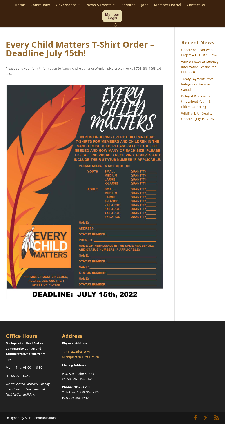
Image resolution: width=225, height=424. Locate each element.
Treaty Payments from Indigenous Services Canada (197, 84)
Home (20, 5)
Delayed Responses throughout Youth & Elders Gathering (195, 101)
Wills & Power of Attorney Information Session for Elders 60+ (199, 67)
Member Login (112, 16)
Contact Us (196, 5)
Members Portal (167, 5)
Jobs (144, 5)
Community (40, 5)
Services (128, 5)
